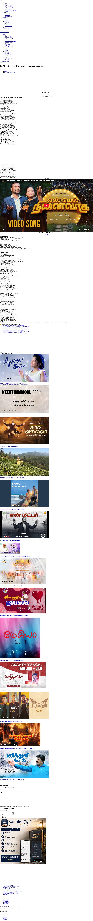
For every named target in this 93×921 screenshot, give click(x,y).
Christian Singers (69, 322)
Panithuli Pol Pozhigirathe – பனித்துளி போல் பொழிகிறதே (12, 779)
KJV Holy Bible (6, 899)
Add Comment (3, 803)
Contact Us (5, 919)
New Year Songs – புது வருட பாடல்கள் (10, 893)
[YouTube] (6, 911)
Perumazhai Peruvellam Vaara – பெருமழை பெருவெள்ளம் (12, 477)
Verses (4, 57)
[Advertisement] (46, 83)
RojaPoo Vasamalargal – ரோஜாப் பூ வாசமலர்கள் (12, 332)
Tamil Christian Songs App (10, 41)
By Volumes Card (8, 54)
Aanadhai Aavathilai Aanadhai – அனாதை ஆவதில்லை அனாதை (16, 328)
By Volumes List (8, 55)
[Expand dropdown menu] (5, 35)
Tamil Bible (7, 45)
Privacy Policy (5, 917)
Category (4, 47)
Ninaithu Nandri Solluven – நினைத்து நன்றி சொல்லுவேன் (12, 509)
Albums (6, 50)
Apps (4, 35)
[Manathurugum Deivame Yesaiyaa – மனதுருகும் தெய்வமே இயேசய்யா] (10, 553)
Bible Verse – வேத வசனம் (8, 885)
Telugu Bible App (8, 42)
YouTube (46, 234)
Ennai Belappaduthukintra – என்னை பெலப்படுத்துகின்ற (14, 330)
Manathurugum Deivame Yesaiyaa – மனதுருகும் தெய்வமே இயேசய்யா (15, 556)
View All (7, 52)
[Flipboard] (13, 353)
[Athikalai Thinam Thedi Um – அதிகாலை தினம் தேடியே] (20, 657)
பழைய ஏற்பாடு (5, 903)
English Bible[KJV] (9, 46)
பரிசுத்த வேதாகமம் (6, 902)
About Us (4, 916)
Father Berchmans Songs (14, 322)
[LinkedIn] (11, 353)
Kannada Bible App (9, 37)
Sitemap (4, 918)
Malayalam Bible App (9, 38)
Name (1, 789)
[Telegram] (10, 353)
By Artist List (7, 53)
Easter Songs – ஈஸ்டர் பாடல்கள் (9, 887)
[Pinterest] (4, 353)
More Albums (5, 894)
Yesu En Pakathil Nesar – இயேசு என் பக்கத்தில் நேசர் (13, 325)
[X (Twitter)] (2, 353)
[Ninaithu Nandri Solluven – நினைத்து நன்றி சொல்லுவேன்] (24, 506)
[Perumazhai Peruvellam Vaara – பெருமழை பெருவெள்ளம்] (24, 475)
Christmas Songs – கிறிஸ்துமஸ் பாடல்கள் (11, 886)
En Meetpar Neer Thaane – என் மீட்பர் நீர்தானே (10, 540)
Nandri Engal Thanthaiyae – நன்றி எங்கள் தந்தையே (11, 585)
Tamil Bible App (8, 39)
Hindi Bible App (8, 36)
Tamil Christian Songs (10, 72)
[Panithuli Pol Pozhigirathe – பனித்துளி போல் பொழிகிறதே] (24, 777)
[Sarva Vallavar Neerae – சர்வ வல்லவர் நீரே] (24, 443)
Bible (4, 43)
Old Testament (5, 900)
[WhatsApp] (5, 353)
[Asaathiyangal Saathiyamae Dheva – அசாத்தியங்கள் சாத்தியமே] (23, 687)
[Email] (7, 353)
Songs (4, 51)
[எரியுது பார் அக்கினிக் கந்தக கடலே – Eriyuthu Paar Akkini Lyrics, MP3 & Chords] (20, 745)
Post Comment (3, 810)
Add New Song (6, 913)
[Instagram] (4, 911)
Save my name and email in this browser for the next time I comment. (15, 806)
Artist (6, 49)
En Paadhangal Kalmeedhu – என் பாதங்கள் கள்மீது (11, 721)
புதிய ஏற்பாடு (5, 904)
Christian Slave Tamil (4, 32)
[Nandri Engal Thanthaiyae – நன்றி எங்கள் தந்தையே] (23, 583)
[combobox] (6, 814)
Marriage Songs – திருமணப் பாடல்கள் (10, 892)
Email (1, 792)
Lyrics (4, 72)
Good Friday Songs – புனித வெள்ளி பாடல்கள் (12, 889)
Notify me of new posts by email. (8, 808)
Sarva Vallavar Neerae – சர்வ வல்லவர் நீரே (9, 446)
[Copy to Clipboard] (8, 353)
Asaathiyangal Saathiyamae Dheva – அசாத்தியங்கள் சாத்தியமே (13, 690)
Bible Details (7, 44)
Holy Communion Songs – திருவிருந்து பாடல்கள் (12, 891)
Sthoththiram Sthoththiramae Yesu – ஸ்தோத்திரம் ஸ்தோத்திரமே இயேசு (17, 331)
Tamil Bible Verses (9, 58)
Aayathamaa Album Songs (36, 322)
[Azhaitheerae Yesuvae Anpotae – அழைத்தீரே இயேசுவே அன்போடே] (23, 613)
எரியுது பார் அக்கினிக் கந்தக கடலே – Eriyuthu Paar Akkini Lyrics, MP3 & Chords (17, 748)
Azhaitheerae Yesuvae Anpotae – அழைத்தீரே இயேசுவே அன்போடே (14, 615)
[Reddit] (14, 353)
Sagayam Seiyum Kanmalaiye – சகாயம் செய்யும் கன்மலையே (15, 327)
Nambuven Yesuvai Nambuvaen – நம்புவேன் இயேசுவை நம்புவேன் (16, 326)
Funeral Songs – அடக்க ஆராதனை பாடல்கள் (12, 888)
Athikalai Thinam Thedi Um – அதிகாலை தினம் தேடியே (12, 660)
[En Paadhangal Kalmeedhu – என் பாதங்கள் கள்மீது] (24, 718)
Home (4, 34)
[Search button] (13, 813)
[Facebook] (1, 353)
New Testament (6, 901)
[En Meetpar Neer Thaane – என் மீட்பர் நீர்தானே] (24, 538)
